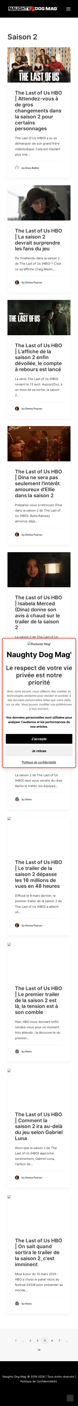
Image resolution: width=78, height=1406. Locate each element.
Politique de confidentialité (39, 762)
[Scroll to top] (70, 1398)
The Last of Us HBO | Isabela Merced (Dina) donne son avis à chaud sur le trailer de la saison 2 (38, 612)
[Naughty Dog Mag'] (33, 9)
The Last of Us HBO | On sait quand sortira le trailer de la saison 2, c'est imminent (38, 1252)
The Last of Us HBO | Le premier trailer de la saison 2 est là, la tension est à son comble (38, 1000)
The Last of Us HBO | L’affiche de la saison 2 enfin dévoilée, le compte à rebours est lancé (38, 357)
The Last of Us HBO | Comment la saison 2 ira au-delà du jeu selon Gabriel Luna (39, 1126)
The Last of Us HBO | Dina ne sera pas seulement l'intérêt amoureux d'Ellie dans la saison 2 (38, 483)
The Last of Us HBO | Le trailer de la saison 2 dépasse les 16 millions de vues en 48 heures (38, 874)
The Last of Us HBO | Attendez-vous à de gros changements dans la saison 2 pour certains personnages (38, 111)
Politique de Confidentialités (38, 1381)
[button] (68, 9)
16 (39, 1349)
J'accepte (39, 739)
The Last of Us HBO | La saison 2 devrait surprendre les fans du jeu (38, 240)
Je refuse (39, 751)
